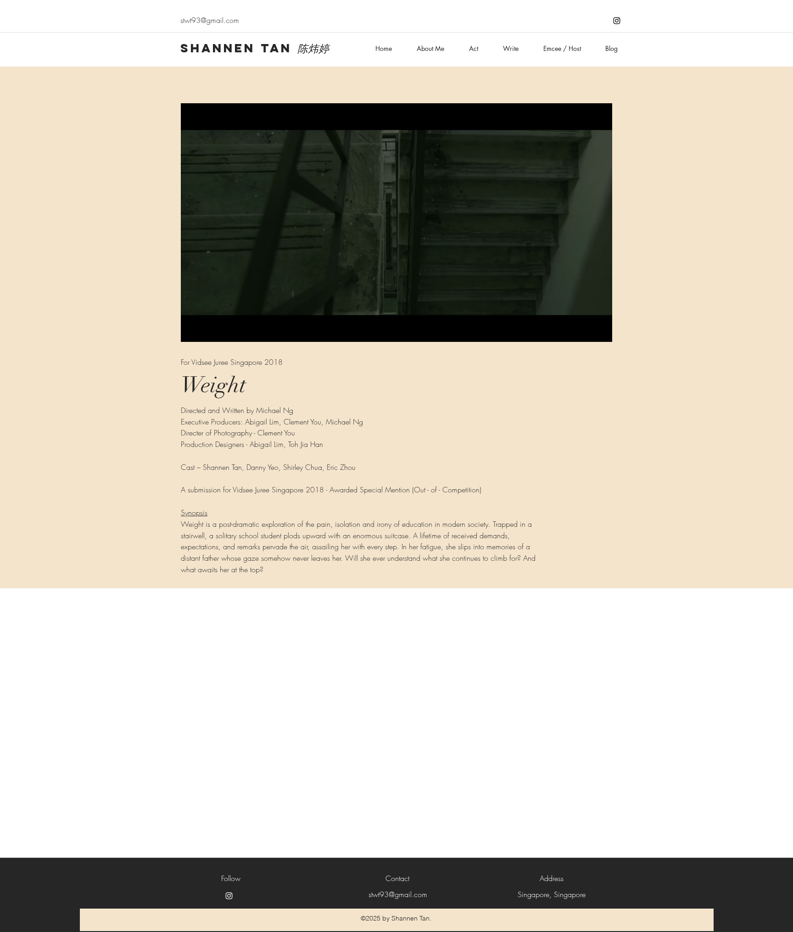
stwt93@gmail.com (209, 20)
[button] (396, 222)
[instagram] (616, 20)
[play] (591, 110)
